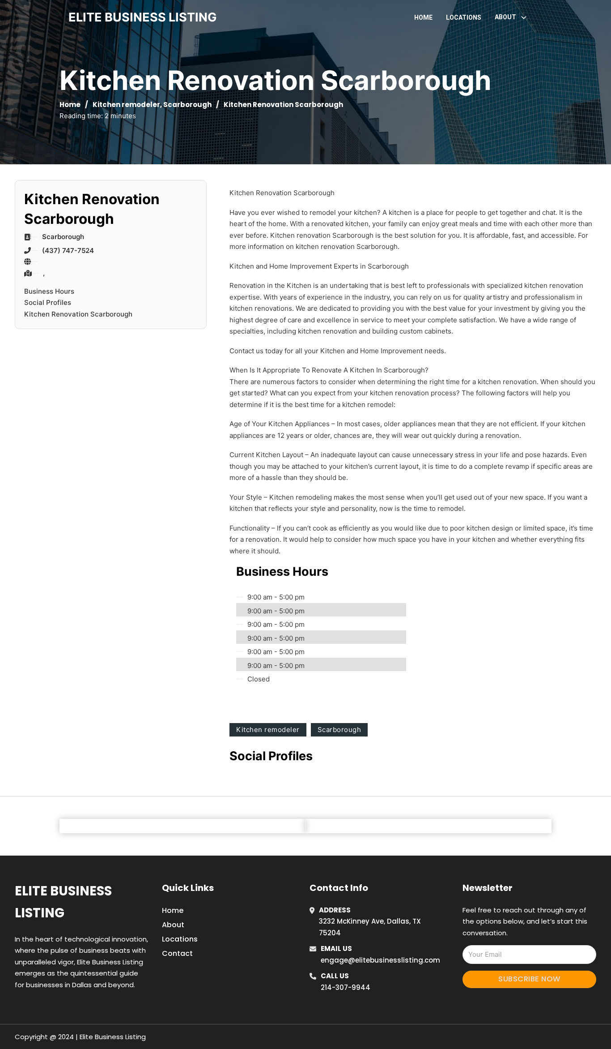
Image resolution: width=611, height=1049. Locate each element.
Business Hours (49, 291)
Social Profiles (47, 302)
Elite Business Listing (63, 902)
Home (423, 17)
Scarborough (187, 104)
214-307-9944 (345, 987)
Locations (463, 17)
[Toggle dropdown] (524, 17)
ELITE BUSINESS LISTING (142, 17)
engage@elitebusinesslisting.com (380, 960)
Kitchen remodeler (126, 104)
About (173, 925)
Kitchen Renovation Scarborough (78, 314)
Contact (177, 953)
